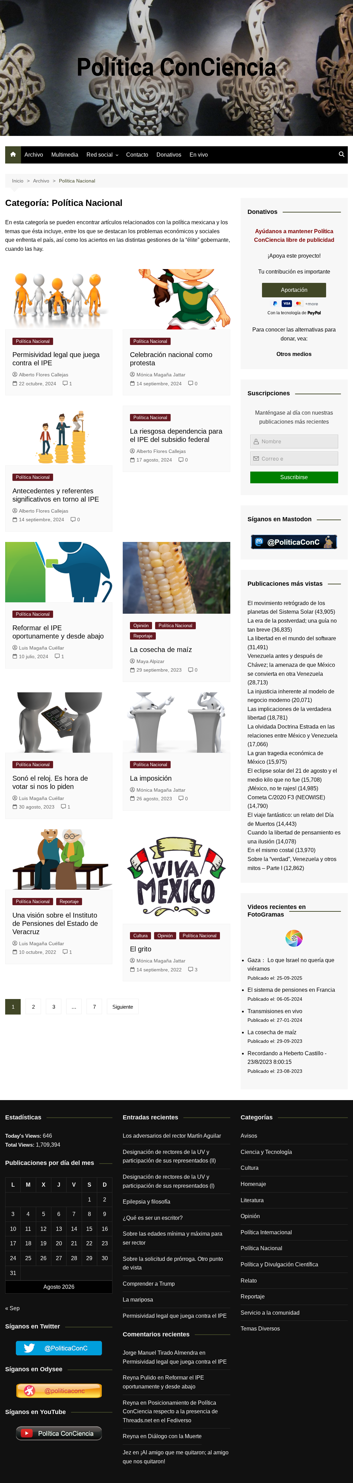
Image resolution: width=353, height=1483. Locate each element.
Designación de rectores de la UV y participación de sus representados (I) (168, 1181)
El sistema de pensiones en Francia (291, 990)
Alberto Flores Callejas (43, 374)
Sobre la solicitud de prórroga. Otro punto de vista (173, 1263)
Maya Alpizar (150, 661)
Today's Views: (24, 1136)
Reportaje (142, 636)
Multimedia (64, 155)
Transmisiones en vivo (275, 1011)
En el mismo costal (271, 850)
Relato (249, 1281)
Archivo (33, 155)
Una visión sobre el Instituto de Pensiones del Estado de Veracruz (55, 923)
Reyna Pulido (139, 1378)
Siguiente (122, 1007)
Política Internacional (266, 1232)
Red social (100, 155)
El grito (140, 949)
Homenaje (253, 1184)
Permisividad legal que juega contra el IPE (175, 1316)
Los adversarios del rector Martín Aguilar (172, 1136)
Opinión (141, 625)
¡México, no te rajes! (272, 788)
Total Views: (20, 1145)
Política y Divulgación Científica (279, 1264)
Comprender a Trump (149, 1284)
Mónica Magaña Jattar (161, 374)
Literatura (252, 1200)
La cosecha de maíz (161, 649)
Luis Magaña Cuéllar (41, 648)
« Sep (12, 1308)
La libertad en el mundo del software (292, 638)
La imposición (151, 778)
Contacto (137, 155)
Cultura (140, 935)
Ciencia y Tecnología (266, 1152)
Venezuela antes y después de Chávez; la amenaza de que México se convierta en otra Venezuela (291, 664)
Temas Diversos (260, 1329)
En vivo (199, 155)
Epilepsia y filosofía (146, 1202)
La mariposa (138, 1300)
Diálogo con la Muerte (175, 1436)
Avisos (249, 1136)
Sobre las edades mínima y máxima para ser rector (172, 1238)
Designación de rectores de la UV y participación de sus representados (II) (169, 1156)
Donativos (169, 155)
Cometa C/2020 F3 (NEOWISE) (286, 797)
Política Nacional (33, 341)
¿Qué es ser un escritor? (153, 1218)
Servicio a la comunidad (270, 1313)
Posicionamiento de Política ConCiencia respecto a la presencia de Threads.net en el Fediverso (170, 1411)
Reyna (131, 1436)
